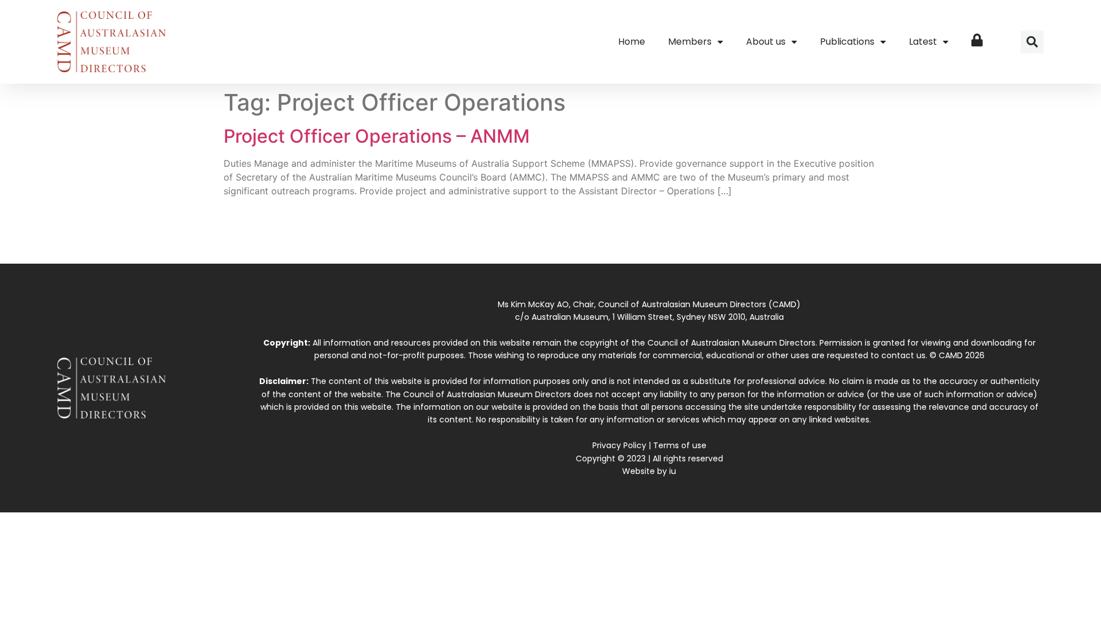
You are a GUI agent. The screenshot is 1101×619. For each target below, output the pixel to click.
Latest (923, 41)
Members (690, 41)
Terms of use (679, 445)
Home (631, 41)
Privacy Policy (619, 445)
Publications (847, 41)
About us (766, 41)
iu (672, 471)
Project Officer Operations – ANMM (377, 136)
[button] (1032, 41)
